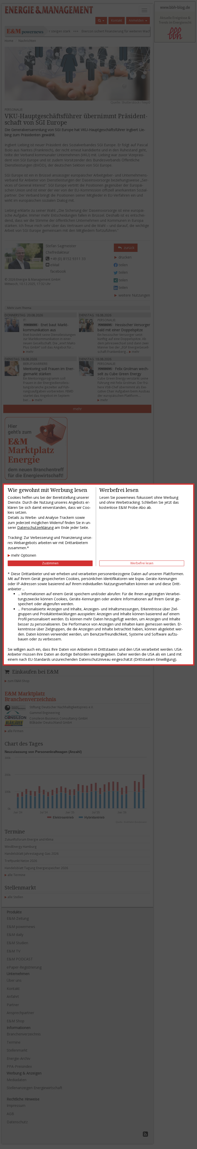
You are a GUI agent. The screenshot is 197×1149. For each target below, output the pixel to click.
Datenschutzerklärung (35, 527)
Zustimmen (50, 563)
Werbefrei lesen (142, 563)
